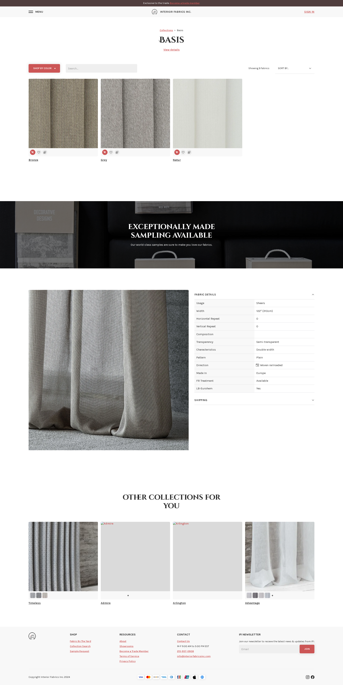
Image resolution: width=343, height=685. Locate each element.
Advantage (252, 603)
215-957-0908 (185, 651)
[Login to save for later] (38, 152)
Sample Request (79, 651)
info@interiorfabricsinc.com (194, 656)
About (123, 641)
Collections (166, 30)
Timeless (35, 603)
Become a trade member (185, 3)
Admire (106, 603)
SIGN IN (309, 11)
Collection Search (80, 646)
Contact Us (183, 641)
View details (171, 49)
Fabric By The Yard (80, 641)
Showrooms (126, 646)
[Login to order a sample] (45, 152)
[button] (35, 11)
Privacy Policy (128, 661)
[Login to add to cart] (32, 152)
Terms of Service (129, 656)
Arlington (179, 603)
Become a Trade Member (134, 651)
